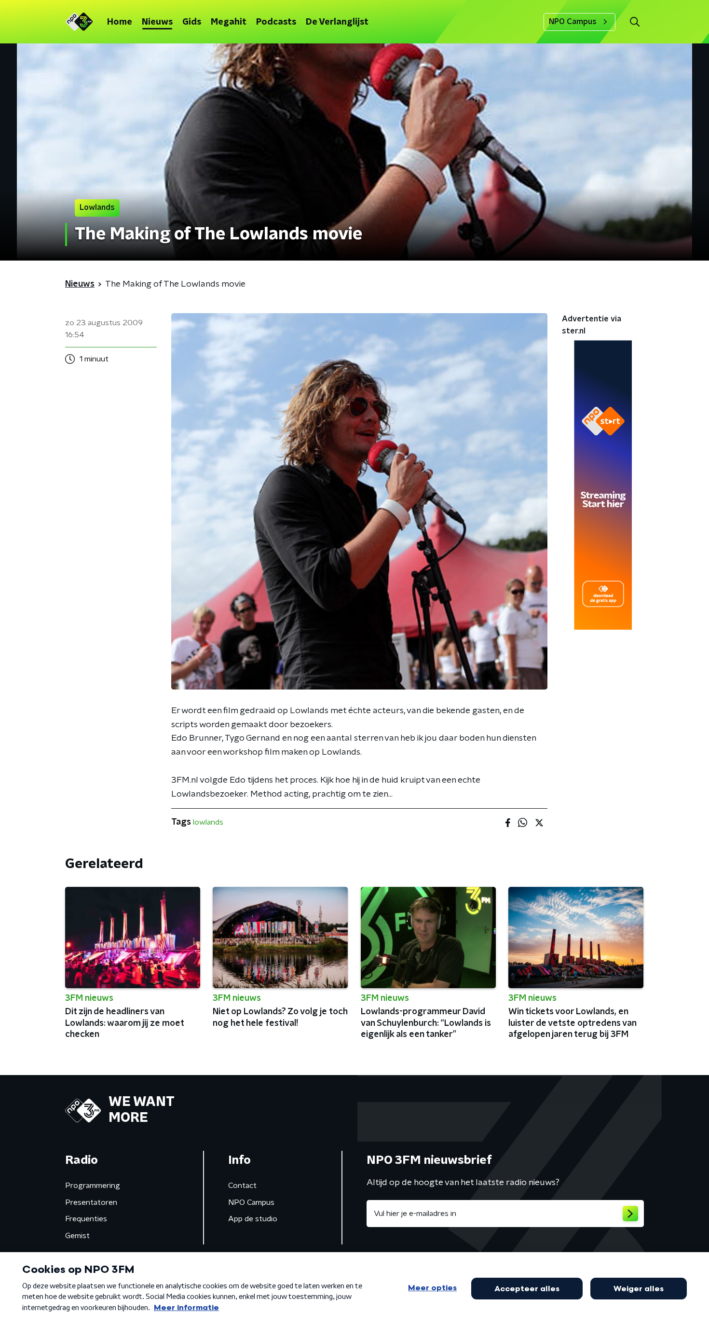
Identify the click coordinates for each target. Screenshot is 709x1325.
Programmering (92, 1185)
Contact (242, 1185)
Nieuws (157, 22)
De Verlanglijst (337, 22)
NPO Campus (573, 22)
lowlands (208, 822)
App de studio (252, 1219)
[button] (634, 22)
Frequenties (86, 1219)
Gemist (77, 1236)
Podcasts (276, 22)
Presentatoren (91, 1202)
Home (119, 22)
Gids (191, 22)
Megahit (228, 22)
